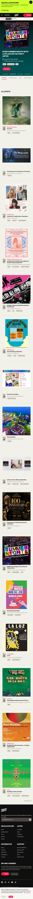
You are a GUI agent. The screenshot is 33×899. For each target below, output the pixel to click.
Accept (10, 896)
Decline (3, 896)
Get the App (6, 10)
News (2, 829)
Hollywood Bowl (28, 77)
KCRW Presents (11, 64)
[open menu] (2, 15)
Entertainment (4, 832)
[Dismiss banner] (30, 2)
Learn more (7, 69)
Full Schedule (20, 836)
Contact (3, 857)
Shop (18, 854)
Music (4, 64)
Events (3, 839)
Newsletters (4, 854)
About (2, 847)
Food (2, 834)
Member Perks (20, 857)
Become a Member (21, 847)
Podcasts (19, 834)
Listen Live (7, 15)
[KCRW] (4, 811)
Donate (28, 15)
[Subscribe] (30, 820)
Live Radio (19, 829)
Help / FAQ (3, 852)
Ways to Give (20, 852)
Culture (3, 836)
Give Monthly (14, 874)
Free (20, 77)
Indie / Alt (18, 64)
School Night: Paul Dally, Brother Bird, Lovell (15, 55)
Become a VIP (20, 850)
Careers (3, 850)
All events (4, 77)
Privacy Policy (27, 892)
